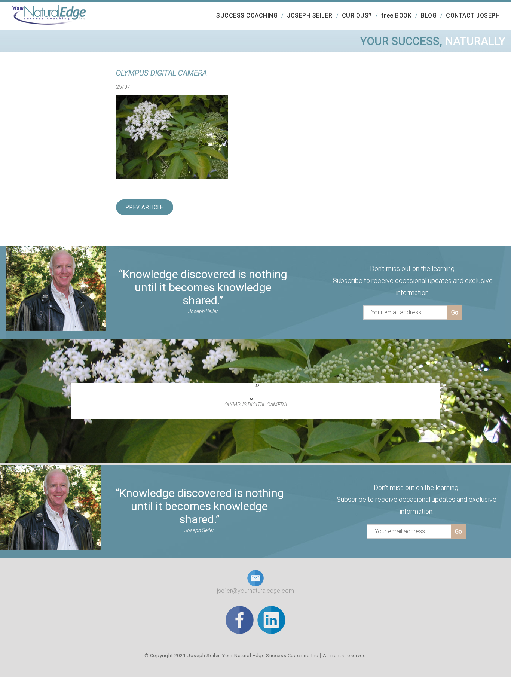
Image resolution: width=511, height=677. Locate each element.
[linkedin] (271, 619)
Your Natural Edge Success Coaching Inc (270, 655)
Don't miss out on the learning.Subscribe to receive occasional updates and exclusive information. (413, 280)
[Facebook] (239, 619)
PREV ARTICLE (144, 207)
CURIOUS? (357, 15)
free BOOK (396, 15)
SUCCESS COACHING (247, 15)
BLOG (429, 15)
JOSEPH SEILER (310, 15)
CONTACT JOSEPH (473, 15)
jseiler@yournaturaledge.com (255, 590)
